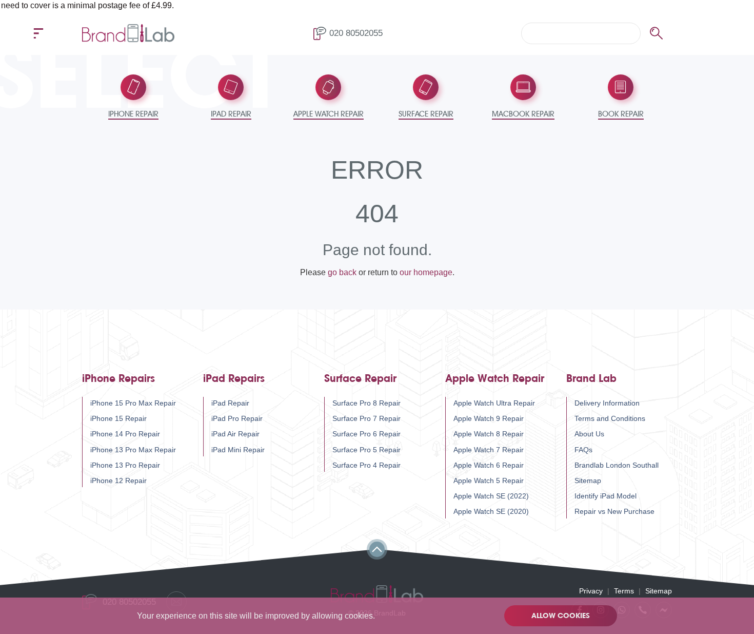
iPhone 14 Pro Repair (125, 434)
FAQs (583, 450)
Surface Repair (360, 379)
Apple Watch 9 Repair (488, 418)
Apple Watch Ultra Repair (494, 403)
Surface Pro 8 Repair (366, 403)
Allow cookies (560, 615)
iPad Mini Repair (238, 450)
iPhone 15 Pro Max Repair (133, 403)
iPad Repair (230, 403)
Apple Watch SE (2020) (491, 511)
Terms (624, 591)
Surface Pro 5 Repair (366, 450)
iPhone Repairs (118, 379)
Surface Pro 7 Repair (366, 418)
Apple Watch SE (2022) (491, 496)
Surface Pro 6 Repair (366, 434)
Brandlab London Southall (616, 465)
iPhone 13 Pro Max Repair (133, 450)
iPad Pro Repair (237, 418)
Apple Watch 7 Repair (488, 450)
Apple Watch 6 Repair (488, 465)
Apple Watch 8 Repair (488, 434)
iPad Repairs (234, 379)
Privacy (591, 591)
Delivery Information (607, 403)
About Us (589, 434)
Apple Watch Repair (494, 379)
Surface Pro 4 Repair (366, 465)
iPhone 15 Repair (118, 418)
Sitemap (587, 480)
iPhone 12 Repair (118, 480)
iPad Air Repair (235, 434)
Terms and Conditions (609, 418)
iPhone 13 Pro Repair (125, 465)
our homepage (426, 272)
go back (342, 272)
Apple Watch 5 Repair (488, 480)
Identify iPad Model (605, 496)
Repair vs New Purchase (614, 511)
